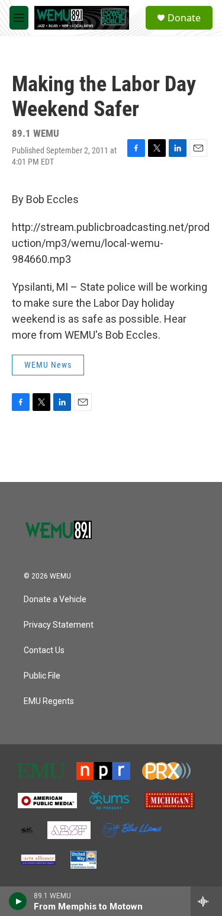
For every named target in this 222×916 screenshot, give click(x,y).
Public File (42, 675)
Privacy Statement (59, 625)
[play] (18, 901)
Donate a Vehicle (55, 599)
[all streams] (206, 901)
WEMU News (48, 364)
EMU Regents (49, 701)
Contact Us (44, 650)
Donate (184, 17)
